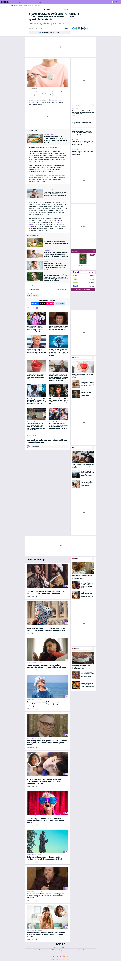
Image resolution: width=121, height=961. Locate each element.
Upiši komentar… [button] (36, 446)
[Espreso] (47, 950)
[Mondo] (41, 950)
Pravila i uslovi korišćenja (47, 952)
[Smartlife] (71, 950)
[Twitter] (57, 956)
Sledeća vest (60, 289)
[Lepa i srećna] (65, 950)
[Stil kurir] (56, 950)
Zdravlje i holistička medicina (48, 9)
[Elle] (52, 950)
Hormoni (29, 295)
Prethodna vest (35, 289)
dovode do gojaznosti (41, 177)
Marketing (78, 952)
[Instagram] (60, 956)
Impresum (39, 952)
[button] (66, 28)
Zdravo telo (37, 9)
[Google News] (67, 956)
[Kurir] (35, 950)
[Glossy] (60, 950)
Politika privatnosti (71, 952)
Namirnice (35, 295)
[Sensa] (5, 2)
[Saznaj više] (93, 357)
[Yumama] (77, 950)
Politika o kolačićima (62, 952)
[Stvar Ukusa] (84, 950)
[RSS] (63, 956)
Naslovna (31, 9)
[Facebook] (53, 956)
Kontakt (55, 952)
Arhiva (83, 952)
